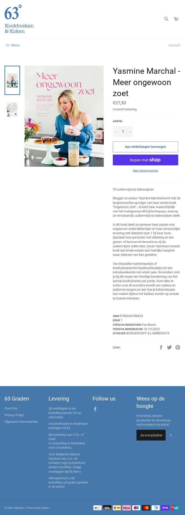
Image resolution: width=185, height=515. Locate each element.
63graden (19, 507)
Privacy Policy (14, 415)
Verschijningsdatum (128, 329)
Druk (117, 320)
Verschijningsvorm (127, 324)
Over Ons (11, 408)
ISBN (116, 316)
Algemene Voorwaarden (21, 421)
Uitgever (119, 333)
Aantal (118, 121)
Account (174, 45)
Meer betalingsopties (145, 170)
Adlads (45, 507)
